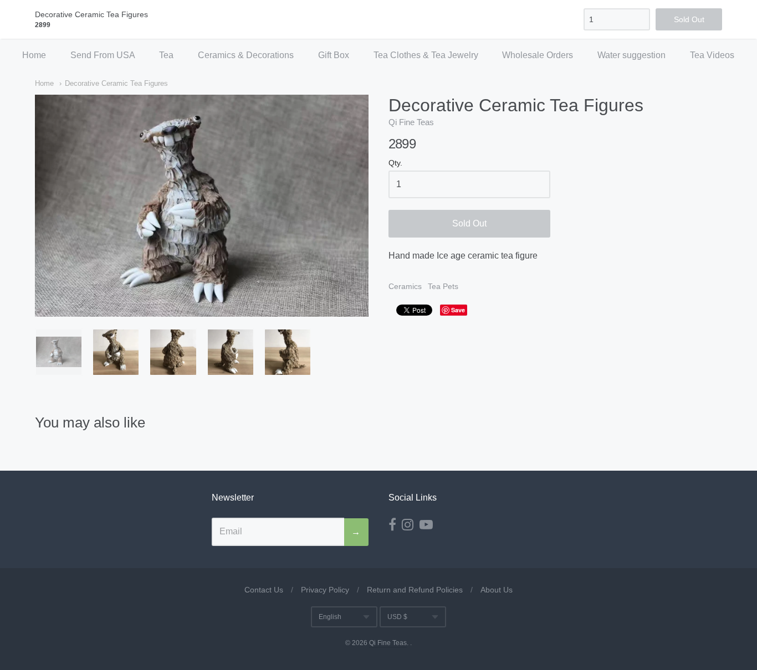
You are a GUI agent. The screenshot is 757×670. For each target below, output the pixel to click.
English (330, 617)
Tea (166, 55)
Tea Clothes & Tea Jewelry (426, 55)
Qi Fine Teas (411, 122)
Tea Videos (712, 55)
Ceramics (405, 286)
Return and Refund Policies (415, 589)
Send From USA (102, 55)
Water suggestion (631, 55)
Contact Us (263, 589)
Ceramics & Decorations (246, 55)
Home (34, 55)
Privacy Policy (325, 589)
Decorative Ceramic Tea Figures (116, 83)
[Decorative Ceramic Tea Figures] (59, 352)
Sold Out (469, 223)
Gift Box (333, 55)
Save (458, 310)
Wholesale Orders (537, 55)
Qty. (395, 163)
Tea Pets (443, 286)
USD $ (397, 617)
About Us (496, 589)
